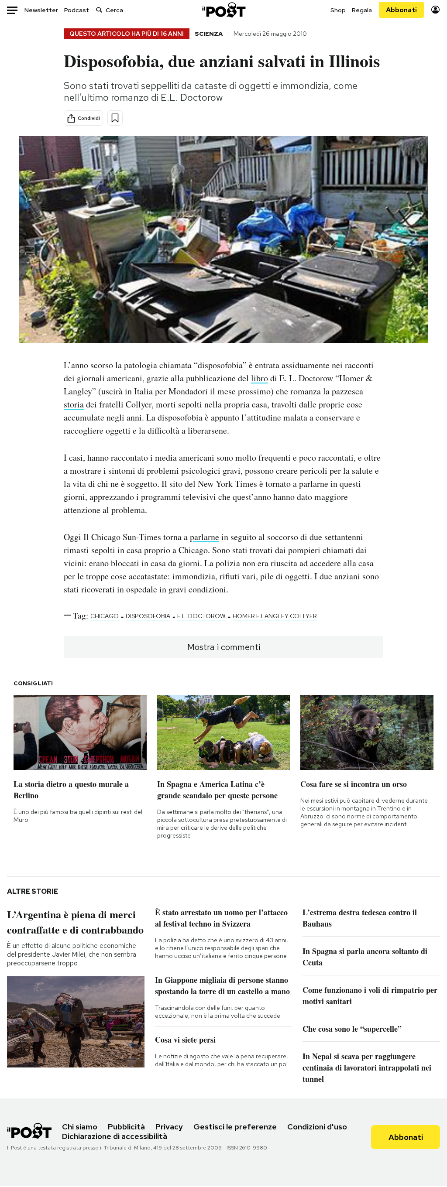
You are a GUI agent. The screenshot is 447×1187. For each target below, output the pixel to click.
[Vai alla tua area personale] (435, 9)
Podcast (76, 10)
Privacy (169, 1127)
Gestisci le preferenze (235, 1127)
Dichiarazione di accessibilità (114, 1136)
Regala (362, 10)
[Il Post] (223, 9)
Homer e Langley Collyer (275, 616)
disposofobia (148, 616)
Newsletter (41, 10)
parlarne (204, 537)
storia (74, 404)
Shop (338, 10)
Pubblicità (126, 1127)
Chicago (104, 616)
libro (259, 378)
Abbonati (401, 9)
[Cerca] (99, 10)
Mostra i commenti (223, 647)
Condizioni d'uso (317, 1127)
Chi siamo (79, 1127)
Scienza (209, 34)
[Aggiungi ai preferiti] (115, 118)
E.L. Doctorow (201, 616)
